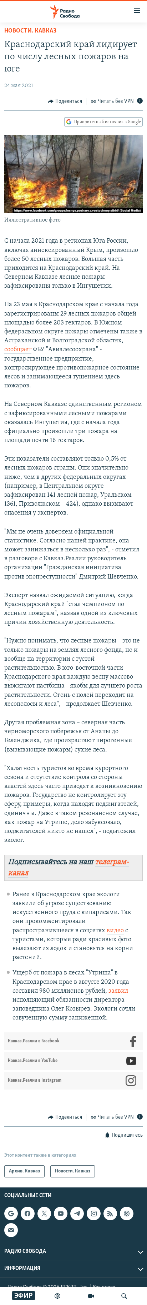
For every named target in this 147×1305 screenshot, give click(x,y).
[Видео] (91, 1296)
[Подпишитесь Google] (11, 1213)
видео (115, 931)
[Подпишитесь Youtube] (60, 1213)
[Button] (65, 101)
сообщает (17, 350)
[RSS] (110, 1213)
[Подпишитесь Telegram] (77, 1213)
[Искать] (124, 1296)
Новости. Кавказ (30, 31)
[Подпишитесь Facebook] (27, 1213)
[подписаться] (11, 1230)
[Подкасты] (126, 1213)
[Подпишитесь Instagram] (93, 1213)
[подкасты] (57, 1296)
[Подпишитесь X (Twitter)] (44, 1213)
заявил (118, 991)
